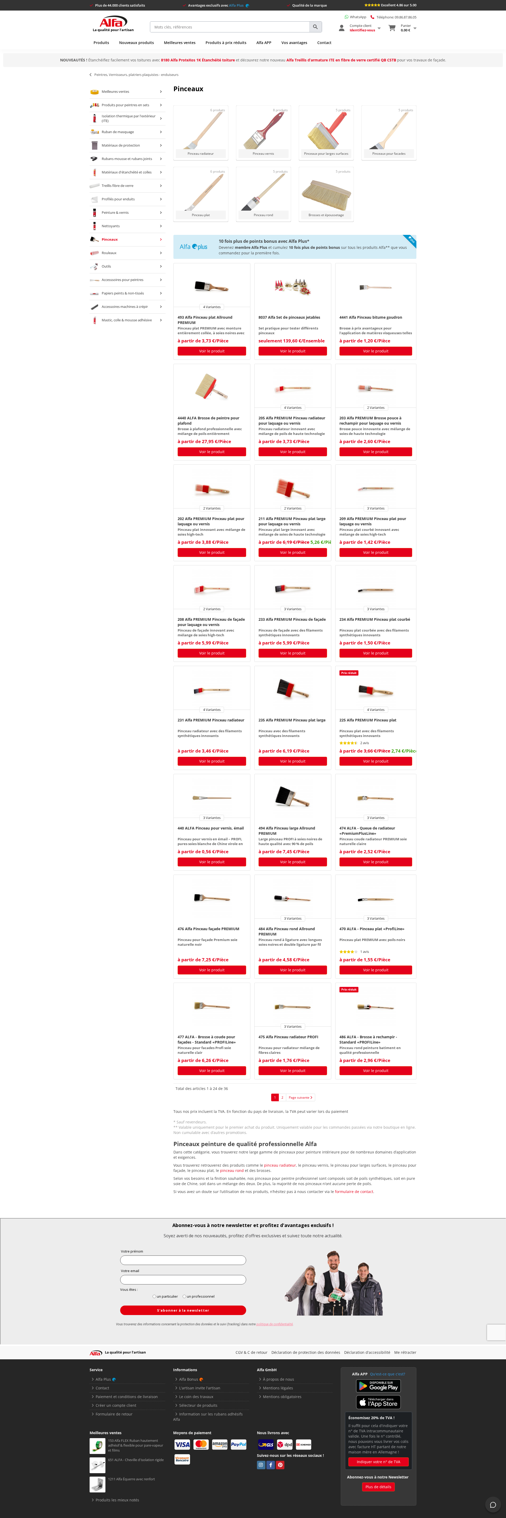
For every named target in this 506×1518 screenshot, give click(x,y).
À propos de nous (278, 1379)
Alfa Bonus (188, 1379)
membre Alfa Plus (251, 247)
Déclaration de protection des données (305, 1352)
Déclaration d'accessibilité (367, 1352)
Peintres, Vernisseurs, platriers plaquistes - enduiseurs (136, 74)
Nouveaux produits (136, 42)
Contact (324, 42)
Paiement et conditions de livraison (127, 1396)
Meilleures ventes (180, 42)
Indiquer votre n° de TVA (378, 1461)
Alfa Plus (236, 5)
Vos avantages (294, 42)
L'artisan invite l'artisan (199, 1387)
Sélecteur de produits (198, 1405)
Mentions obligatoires (282, 1396)
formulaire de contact (354, 1191)
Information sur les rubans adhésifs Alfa (208, 1417)
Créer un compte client (116, 1405)
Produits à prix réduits (226, 42)
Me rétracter (405, 1352)
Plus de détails (378, 1486)
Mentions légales (278, 1387)
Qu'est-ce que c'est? (387, 1373)
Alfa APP (263, 42)
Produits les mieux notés (117, 1499)
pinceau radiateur (280, 1165)
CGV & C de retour (251, 1352)
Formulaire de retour (114, 1414)
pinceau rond (232, 1170)
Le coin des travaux (196, 1396)
